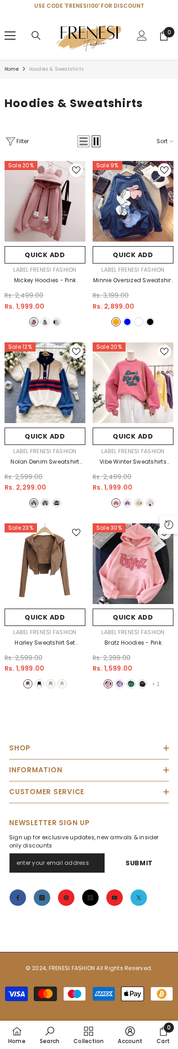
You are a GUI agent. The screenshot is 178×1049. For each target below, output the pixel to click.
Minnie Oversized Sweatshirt (133, 280)
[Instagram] (42, 897)
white (56, 321)
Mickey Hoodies (45, 280)
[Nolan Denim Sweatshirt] (45, 382)
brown (45, 502)
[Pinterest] (66, 897)
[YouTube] (114, 897)
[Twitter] (138, 897)
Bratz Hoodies (133, 642)
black (150, 321)
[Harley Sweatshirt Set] (45, 563)
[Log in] (142, 36)
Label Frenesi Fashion (44, 270)
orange (115, 321)
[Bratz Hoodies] (133, 563)
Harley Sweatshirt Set (45, 643)
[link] (49, 1035)
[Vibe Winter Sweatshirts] (133, 382)
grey (45, 321)
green (131, 683)
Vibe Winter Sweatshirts (133, 462)
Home (12, 69)
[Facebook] (17, 897)
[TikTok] (90, 897)
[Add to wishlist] (76, 170)
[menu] (10, 35)
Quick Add (45, 254)
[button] (83, 141)
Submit (139, 863)
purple (127, 502)
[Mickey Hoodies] (45, 201)
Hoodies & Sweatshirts (56, 69)
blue (127, 321)
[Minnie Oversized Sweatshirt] (133, 201)
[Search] (36, 35)
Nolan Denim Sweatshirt (44, 462)
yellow (138, 502)
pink (33, 321)
